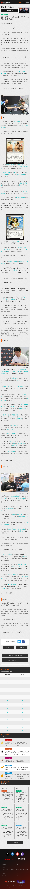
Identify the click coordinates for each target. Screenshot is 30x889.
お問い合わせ (18, 876)
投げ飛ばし (19, 419)
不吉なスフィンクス (17, 566)
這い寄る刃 (23, 370)
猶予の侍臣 (22, 262)
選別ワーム (10, 429)
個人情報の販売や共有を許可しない (22, 870)
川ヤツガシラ (19, 380)
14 (7, 682)
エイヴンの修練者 (7, 554)
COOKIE (4, 873)
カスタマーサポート (20, 867)
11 (7, 693)
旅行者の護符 (17, 121)
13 (7, 686)
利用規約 (4, 864)
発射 (14, 443)
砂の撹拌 (25, 556)
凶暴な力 (15, 270)
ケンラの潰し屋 (10, 164)
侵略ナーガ (20, 514)
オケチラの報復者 (20, 175)
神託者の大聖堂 (22, 247)
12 (7, 690)
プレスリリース (19, 873)
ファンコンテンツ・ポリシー (8, 869)
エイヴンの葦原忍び (12, 574)
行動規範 (18, 864)
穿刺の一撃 (21, 164)
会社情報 (4, 876)
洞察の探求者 (21, 498)
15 (7, 678)
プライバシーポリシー (7, 867)
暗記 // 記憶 (7, 249)
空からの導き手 (9, 508)
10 (7, 697)
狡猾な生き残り (6, 372)
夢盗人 (13, 514)
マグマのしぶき (21, 443)
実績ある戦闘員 (15, 496)
